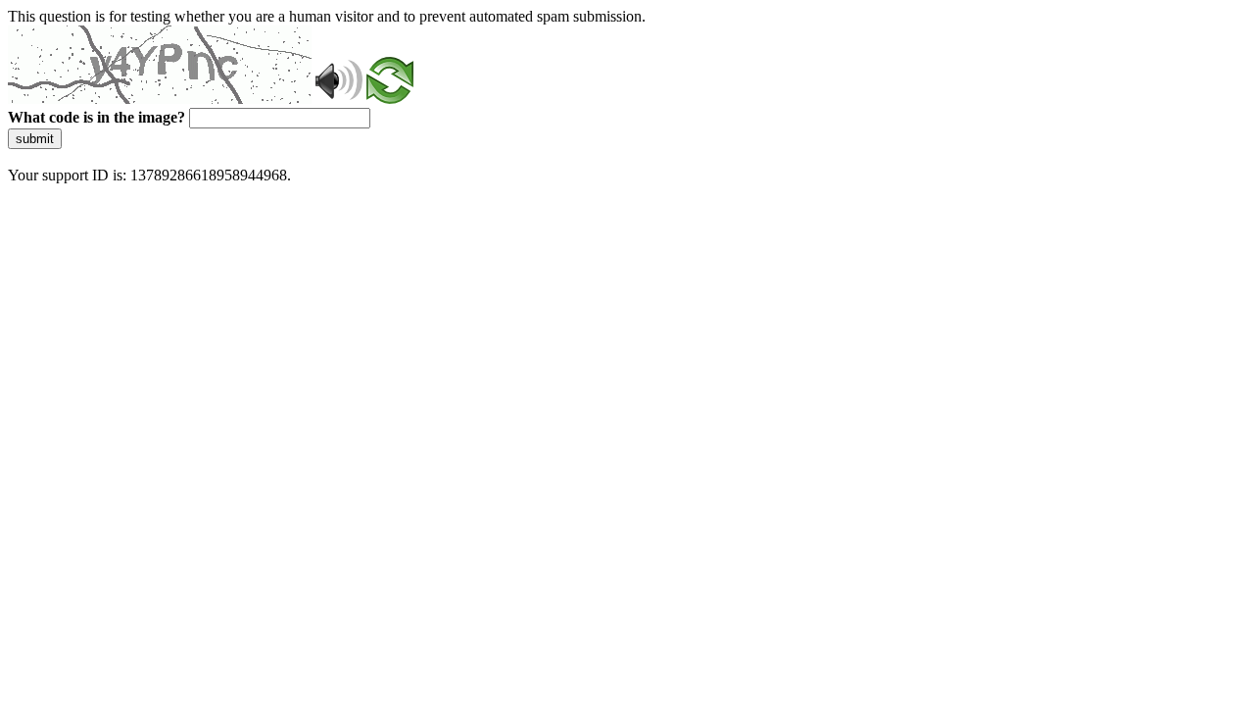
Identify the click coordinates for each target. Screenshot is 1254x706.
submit (35, 138)
